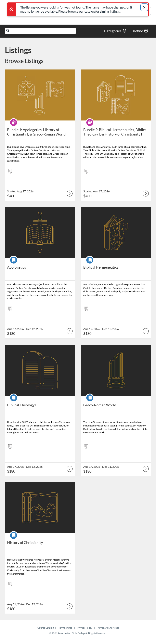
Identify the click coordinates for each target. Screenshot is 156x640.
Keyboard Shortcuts (108, 627)
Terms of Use (65, 627)
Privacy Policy (84, 627)
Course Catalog (45, 627)
